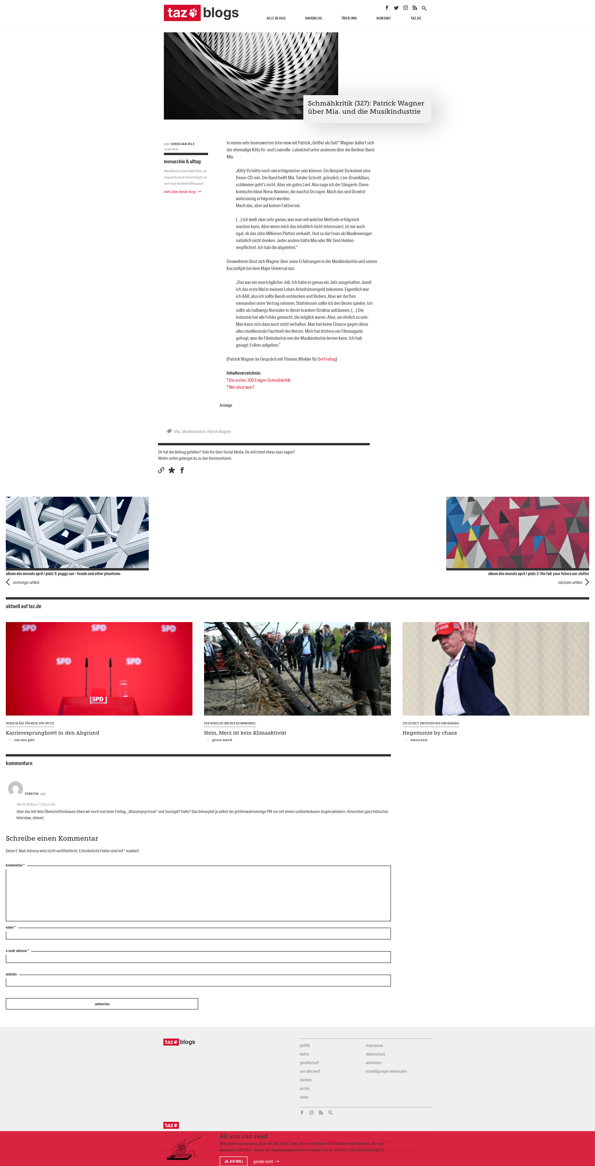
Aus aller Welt (310, 1071)
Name (11, 927)
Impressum (374, 1045)
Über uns (349, 18)
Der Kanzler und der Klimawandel (230, 723)
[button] (172, 470)
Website (11, 974)
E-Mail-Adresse (17, 951)
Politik (305, 1045)
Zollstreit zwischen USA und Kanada (431, 723)
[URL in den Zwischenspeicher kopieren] (161, 470)
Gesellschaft (309, 1062)
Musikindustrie (194, 431)
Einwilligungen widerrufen (386, 1071)
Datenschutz (375, 1053)
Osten (304, 1096)
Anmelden (374, 1062)
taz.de (416, 18)
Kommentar (15, 865)
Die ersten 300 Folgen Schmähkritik (260, 380)
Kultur (304, 1053)
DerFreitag (326, 359)
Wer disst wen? (241, 387)
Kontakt (384, 18)
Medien (306, 1079)
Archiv (304, 1088)
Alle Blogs (276, 18)
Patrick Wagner (219, 431)
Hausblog (313, 18)
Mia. (177, 431)
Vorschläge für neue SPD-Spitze (30, 723)
